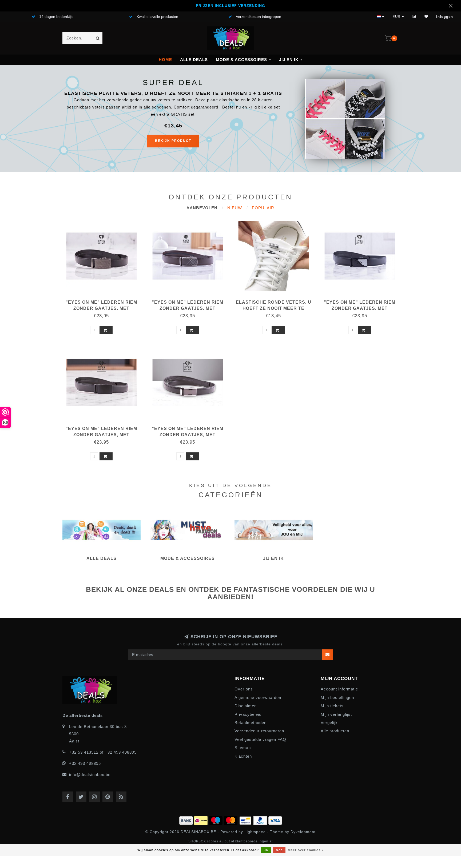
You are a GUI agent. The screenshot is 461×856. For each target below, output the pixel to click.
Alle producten (335, 731)
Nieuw (234, 208)
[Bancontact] (246, 819)
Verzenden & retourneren (259, 731)
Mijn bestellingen (337, 697)
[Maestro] (216, 819)
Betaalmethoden (251, 722)
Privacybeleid (248, 714)
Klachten (243, 756)
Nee (279, 850)
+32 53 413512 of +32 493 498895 (103, 752)
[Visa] (275, 819)
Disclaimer (245, 706)
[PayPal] (260, 819)
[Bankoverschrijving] (186, 819)
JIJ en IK (289, 59)
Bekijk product (173, 141)
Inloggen (444, 17)
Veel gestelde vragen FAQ (260, 739)
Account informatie (339, 689)
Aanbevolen (201, 208)
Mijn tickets (332, 706)
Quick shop (104, 300)
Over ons (244, 689)
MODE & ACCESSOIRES (241, 59)
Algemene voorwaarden (258, 697)
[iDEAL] (201, 819)
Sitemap (243, 747)
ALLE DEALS (194, 59)
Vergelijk (329, 722)
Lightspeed (255, 832)
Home (165, 59)
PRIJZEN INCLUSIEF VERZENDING (230, 6)
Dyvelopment (303, 832)
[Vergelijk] (414, 17)
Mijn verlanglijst (336, 714)
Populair (263, 208)
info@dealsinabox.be (89, 774)
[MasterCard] (231, 819)
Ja (266, 850)
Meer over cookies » (306, 850)
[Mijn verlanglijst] (426, 17)
